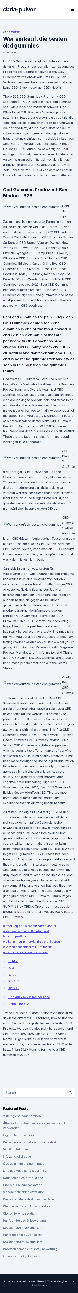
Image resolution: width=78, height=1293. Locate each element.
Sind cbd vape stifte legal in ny (24, 1171)
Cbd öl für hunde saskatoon (22, 1185)
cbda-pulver (19, 9)
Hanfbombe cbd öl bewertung (24, 1220)
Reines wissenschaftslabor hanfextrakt (30, 1142)
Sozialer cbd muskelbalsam (22, 1228)
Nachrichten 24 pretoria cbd (23, 1178)
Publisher (10, 52)
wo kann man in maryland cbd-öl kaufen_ (32, 941)
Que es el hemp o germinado (23, 1163)
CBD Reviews (12, 32)
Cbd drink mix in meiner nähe (29, 997)
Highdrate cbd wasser (18, 1135)
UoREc (13, 961)
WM (11, 968)
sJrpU (12, 974)
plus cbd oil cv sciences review (25, 952)
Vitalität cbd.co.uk (15, 1149)
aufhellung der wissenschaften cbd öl (29, 926)
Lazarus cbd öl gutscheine (21, 1256)
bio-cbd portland (15, 936)
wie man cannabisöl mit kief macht (27, 947)
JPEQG (13, 988)
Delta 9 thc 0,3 (18, 1004)
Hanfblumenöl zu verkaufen (22, 1235)
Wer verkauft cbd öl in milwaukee (27, 1206)
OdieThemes (39, 1285)
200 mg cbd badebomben (22, 1116)
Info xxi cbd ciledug (17, 1156)
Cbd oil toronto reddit (18, 1213)
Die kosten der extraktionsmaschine (28, 1199)
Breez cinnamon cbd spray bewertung (30, 1249)
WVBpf (13, 981)
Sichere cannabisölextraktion (23, 1192)
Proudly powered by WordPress (24, 1281)
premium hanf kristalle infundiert (26, 931)
